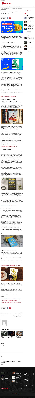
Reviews (5, 8)
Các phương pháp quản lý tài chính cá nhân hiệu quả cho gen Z (11, 298)
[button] (33, 6)
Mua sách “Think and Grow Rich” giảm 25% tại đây (8, 205)
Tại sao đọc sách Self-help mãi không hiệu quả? (9, 300)
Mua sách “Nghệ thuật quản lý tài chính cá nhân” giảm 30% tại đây (11, 265)
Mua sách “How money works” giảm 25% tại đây (8, 96)
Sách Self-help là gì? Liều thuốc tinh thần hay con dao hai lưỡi (11, 302)
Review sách (8, 8)
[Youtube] (25, 13)
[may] (1, 16)
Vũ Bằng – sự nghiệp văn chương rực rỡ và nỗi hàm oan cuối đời (31, 18)
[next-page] (2, 339)
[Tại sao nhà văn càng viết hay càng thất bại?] (13, 377)
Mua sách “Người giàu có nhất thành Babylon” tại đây (9, 146)
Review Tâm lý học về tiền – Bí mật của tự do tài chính (19, 381)
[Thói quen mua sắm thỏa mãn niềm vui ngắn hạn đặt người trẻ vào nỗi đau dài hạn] (13, 373)
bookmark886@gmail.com (17, 393)
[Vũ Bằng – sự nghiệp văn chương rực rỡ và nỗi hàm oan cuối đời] (25, 18)
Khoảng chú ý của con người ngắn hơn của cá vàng (30, 29)
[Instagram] (28, 11)
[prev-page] (1, 339)
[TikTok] (30, 11)
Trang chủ (2, 8)
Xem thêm (29, 32)
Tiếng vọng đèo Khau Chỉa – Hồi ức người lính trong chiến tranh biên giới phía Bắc (6, 314)
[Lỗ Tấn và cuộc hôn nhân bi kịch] (25, 46)
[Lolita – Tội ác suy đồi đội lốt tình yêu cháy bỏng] (19, 333)
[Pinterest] (10, 18)
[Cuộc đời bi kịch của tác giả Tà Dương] (4, 333)
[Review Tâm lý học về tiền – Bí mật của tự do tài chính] (13, 381)
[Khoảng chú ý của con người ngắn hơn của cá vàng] (25, 29)
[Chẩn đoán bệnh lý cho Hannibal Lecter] (11, 333)
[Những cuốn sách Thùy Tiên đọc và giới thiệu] (25, 22)
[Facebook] (7, 18)
